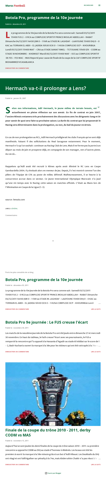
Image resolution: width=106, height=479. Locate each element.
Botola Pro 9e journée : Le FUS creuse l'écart (46, 322)
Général (14, 208)
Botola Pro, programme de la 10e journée (44, 17)
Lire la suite (96, 309)
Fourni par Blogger (54, 473)
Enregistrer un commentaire (17, 68)
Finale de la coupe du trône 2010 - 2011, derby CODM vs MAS (47, 433)
